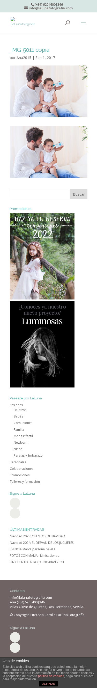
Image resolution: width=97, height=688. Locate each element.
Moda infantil (23, 436)
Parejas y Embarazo (28, 455)
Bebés (18, 416)
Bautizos (20, 410)
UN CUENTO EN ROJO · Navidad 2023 (37, 562)
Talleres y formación (25, 481)
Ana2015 (24, 57)
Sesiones (16, 405)
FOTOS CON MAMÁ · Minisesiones (34, 555)
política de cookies (51, 676)
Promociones (19, 475)
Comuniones (23, 423)
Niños (18, 449)
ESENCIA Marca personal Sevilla (32, 549)
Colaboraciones (21, 468)
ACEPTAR (48, 683)
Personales (18, 462)
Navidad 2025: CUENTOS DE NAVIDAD (37, 536)
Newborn (20, 442)
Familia (19, 429)
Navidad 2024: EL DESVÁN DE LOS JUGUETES (41, 542)
